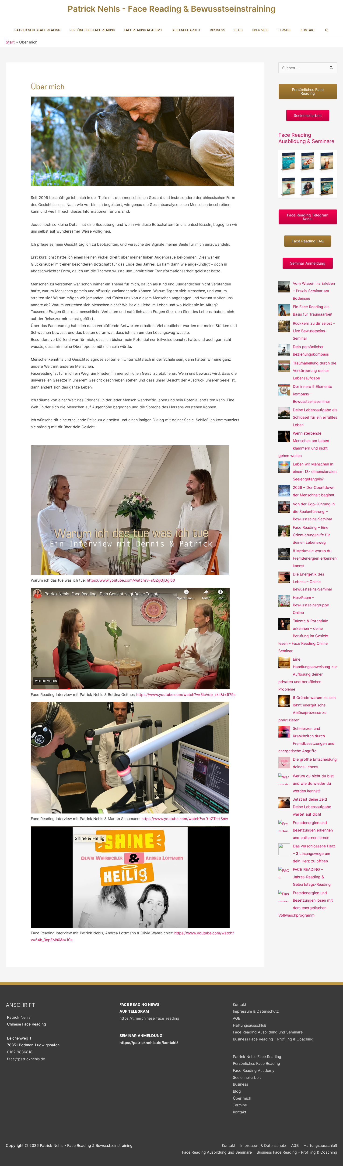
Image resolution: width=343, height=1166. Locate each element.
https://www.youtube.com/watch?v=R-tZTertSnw (184, 818)
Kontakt (239, 1004)
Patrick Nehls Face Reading (257, 1056)
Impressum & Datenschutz (256, 1011)
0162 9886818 (19, 1052)
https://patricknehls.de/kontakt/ (148, 1042)
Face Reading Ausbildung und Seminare (268, 1032)
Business (240, 1084)
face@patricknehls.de (26, 1059)
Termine (240, 1105)
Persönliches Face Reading (256, 1063)
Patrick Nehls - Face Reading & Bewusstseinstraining (172, 9)
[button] (327, 30)
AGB (236, 1018)
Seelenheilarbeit (247, 1077)
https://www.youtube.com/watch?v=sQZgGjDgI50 (130, 580)
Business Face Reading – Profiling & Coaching (273, 1039)
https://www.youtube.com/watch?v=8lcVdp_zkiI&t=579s (185, 694)
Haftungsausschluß (249, 1025)
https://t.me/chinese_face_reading (149, 1018)
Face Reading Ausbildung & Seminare (306, 138)
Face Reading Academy (253, 1070)
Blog (237, 1091)
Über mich (242, 1098)
